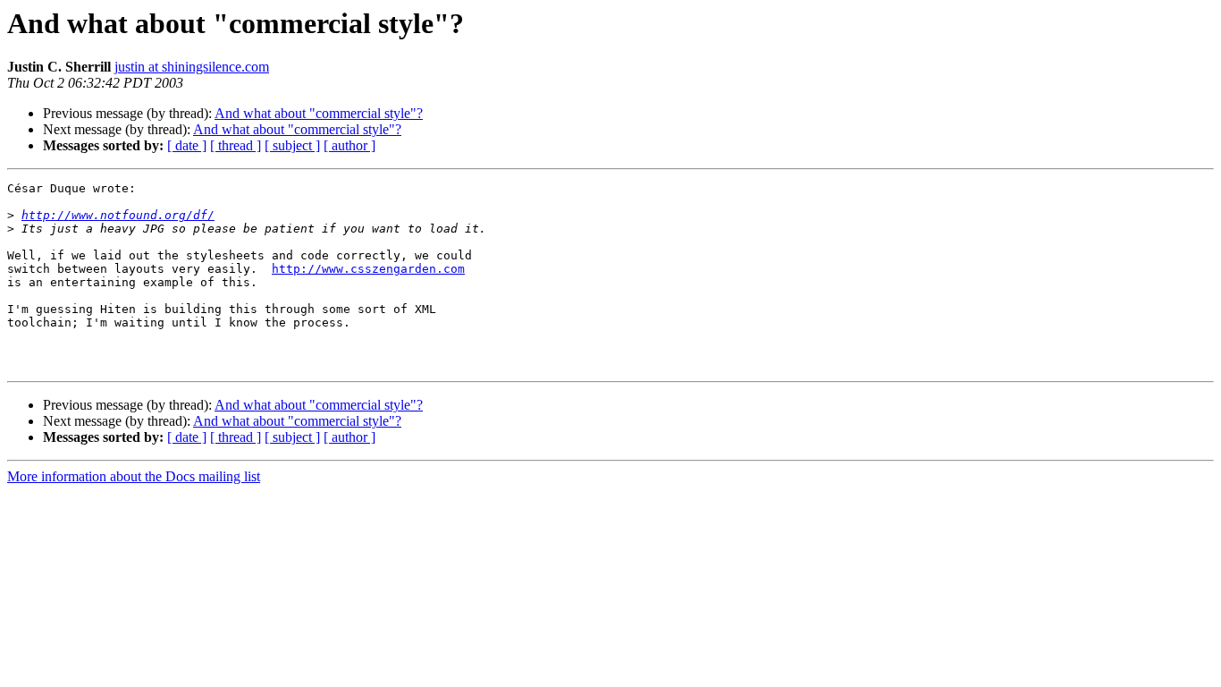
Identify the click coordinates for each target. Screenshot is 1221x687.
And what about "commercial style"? (319, 113)
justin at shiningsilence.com (191, 66)
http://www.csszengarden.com (368, 269)
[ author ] (349, 145)
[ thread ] (235, 145)
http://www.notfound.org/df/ (118, 215)
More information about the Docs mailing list (133, 476)
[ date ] (186, 145)
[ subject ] (292, 145)
